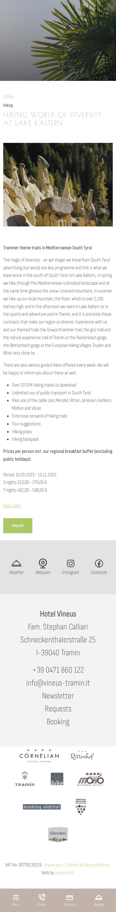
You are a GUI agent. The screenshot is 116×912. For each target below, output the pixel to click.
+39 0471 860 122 (58, 670)
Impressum (53, 865)
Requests (58, 709)
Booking (58, 722)
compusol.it (64, 873)
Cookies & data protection (88, 865)
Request (18, 525)
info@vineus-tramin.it (58, 683)
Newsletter (58, 696)
